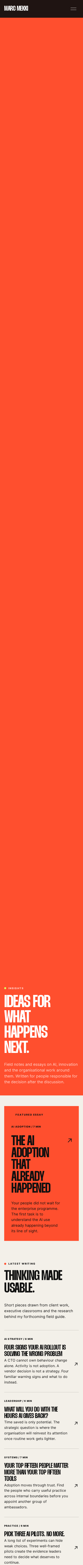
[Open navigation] (73, 9)
